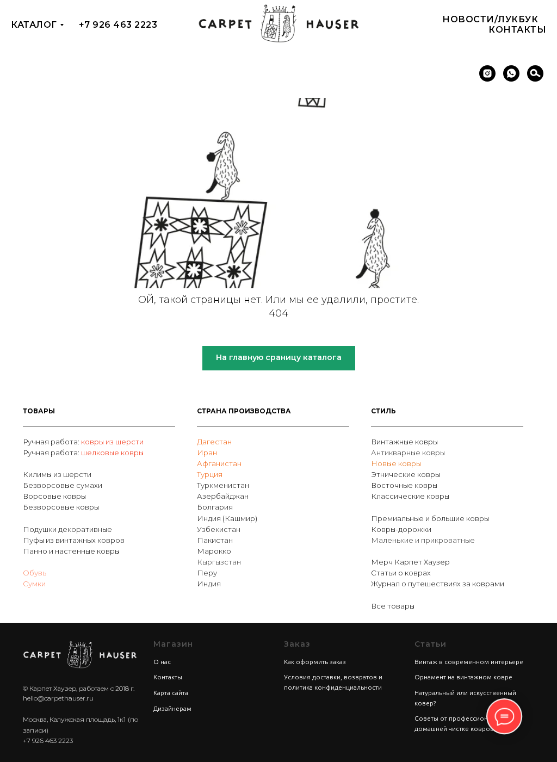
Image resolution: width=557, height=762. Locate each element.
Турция (209, 474)
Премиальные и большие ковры (430, 518)
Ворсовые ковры (54, 496)
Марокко (214, 551)
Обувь (34, 572)
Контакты (517, 29)
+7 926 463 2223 (118, 25)
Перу (207, 572)
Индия (209, 583)
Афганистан (219, 463)
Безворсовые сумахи (62, 485)
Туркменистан (223, 485)
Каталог (34, 25)
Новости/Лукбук (490, 19)
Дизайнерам (172, 708)
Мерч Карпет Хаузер (410, 561)
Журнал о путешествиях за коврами (437, 583)
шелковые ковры (112, 452)
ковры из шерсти (112, 441)
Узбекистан (218, 529)
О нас (162, 661)
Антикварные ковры (408, 452)
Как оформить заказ (315, 661)
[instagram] (487, 73)
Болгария (215, 507)
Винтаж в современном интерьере (468, 661)
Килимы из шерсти (57, 474)
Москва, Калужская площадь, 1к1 (74, 719)
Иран (207, 452)
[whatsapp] (511, 73)
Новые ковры (396, 463)
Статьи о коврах (401, 572)
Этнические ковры (405, 474)
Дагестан (214, 441)
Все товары (392, 606)
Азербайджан (223, 496)
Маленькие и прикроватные (423, 540)
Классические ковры (410, 496)
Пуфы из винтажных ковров (74, 540)
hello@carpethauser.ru (58, 698)
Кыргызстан (219, 561)
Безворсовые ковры (61, 507)
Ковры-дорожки (401, 529)
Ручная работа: (52, 441)
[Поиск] (535, 73)
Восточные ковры (404, 485)
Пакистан (215, 540)
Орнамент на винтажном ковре (463, 676)
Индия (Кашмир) (227, 518)
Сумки (34, 583)
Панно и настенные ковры (71, 551)
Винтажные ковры (404, 441)
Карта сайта (170, 692)
